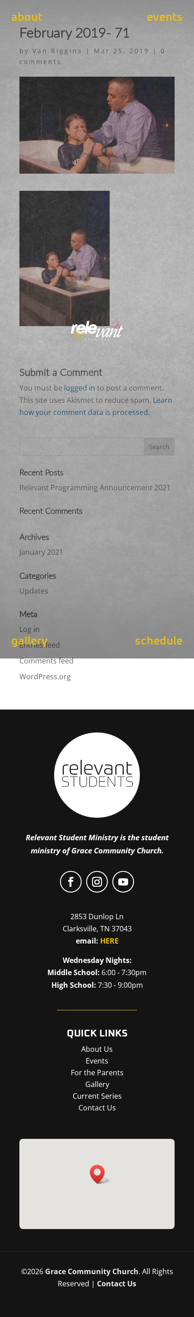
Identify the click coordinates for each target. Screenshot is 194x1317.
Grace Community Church (92, 1271)
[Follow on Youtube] (123, 882)
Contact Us (116, 1284)
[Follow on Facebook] (71, 882)
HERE (109, 941)
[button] (100, 1174)
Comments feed (46, 661)
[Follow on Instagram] (97, 882)
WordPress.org (45, 677)
